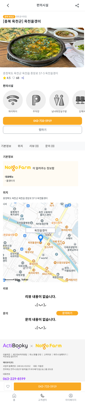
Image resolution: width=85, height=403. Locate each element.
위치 (20, 146)
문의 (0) (50, 146)
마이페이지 (70, 399)
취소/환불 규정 (35, 355)
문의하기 (67, 313)
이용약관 (6, 355)
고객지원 (47, 355)
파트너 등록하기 (60, 355)
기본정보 (6, 146)
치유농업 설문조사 (10, 357)
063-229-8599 (14, 379)
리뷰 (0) (34, 146)
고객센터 (42, 399)
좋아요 (13, 77)
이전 (8, 5)
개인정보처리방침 (20, 355)
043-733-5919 (42, 121)
